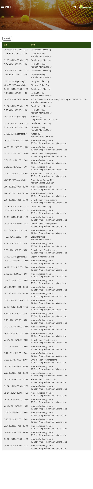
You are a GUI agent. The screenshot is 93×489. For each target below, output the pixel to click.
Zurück (7, 38)
